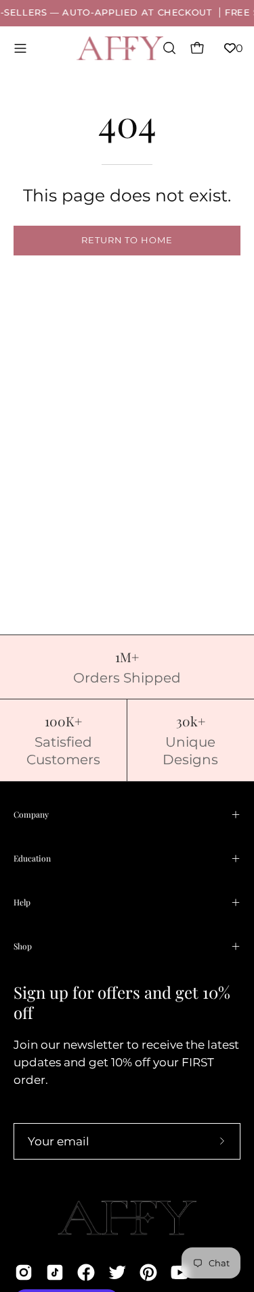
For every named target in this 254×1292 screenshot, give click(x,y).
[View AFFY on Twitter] (117, 1272)
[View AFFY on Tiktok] (55, 1272)
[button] (168, 48)
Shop (23, 946)
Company (31, 814)
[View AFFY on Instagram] (24, 1272)
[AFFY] (121, 48)
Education (32, 858)
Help (22, 902)
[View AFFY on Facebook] (86, 1272)
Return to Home (127, 240)
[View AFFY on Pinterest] (148, 1272)
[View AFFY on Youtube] (179, 1272)
